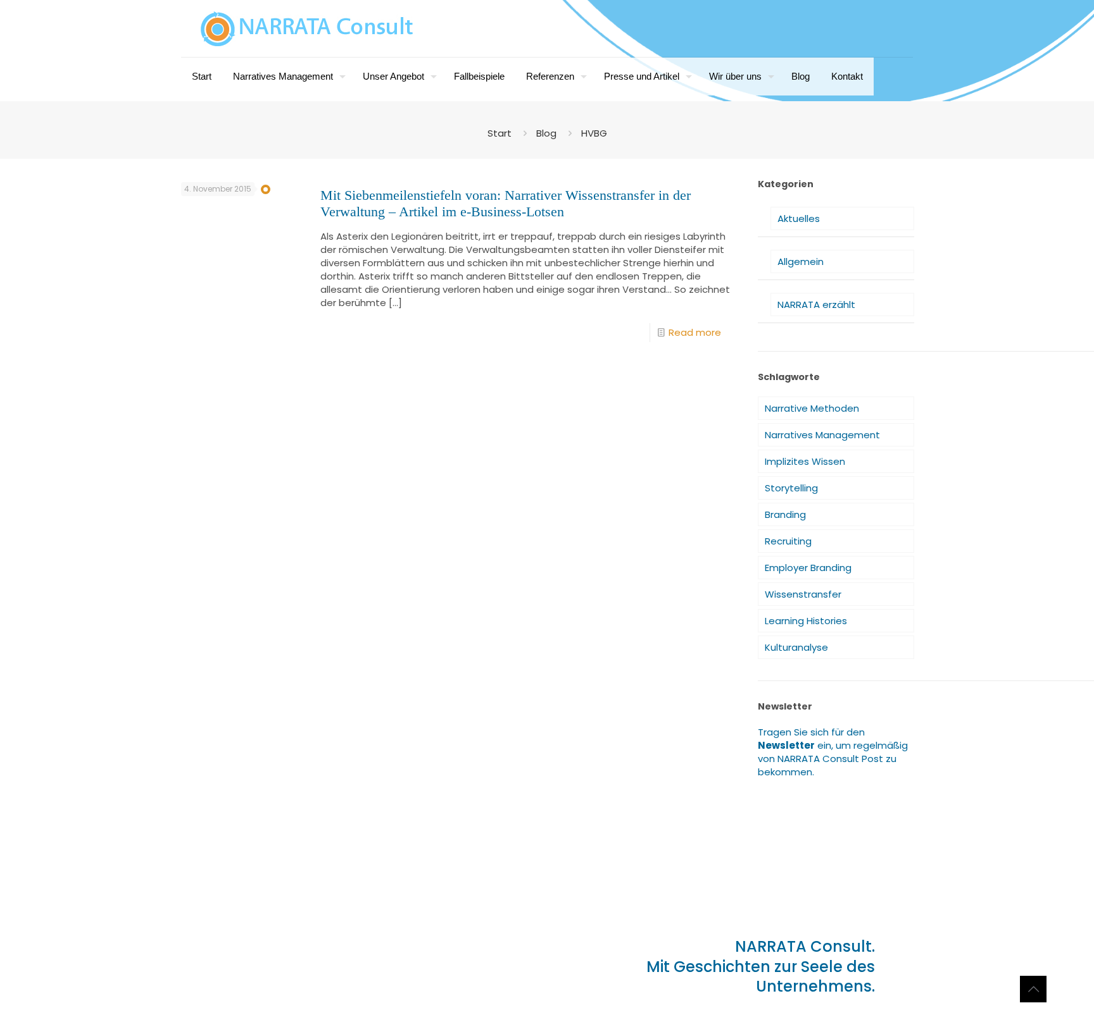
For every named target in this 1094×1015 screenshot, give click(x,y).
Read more (695, 332)
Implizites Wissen (805, 461)
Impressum (215, 979)
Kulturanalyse (796, 647)
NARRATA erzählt (816, 304)
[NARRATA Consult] (307, 28)
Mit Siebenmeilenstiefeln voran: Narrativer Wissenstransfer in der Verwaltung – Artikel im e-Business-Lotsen (505, 203)
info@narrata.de (252, 956)
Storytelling (791, 488)
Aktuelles (798, 218)
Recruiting (788, 541)
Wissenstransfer (803, 594)
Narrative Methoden (812, 408)
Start (499, 133)
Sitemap (262, 979)
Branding (785, 514)
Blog (546, 133)
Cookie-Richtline (378, 979)
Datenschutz (311, 979)
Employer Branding (808, 567)
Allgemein (800, 261)
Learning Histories (806, 620)
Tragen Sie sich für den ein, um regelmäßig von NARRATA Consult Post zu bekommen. (833, 751)
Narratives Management (822, 434)
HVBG (594, 133)
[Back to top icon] (1033, 989)
